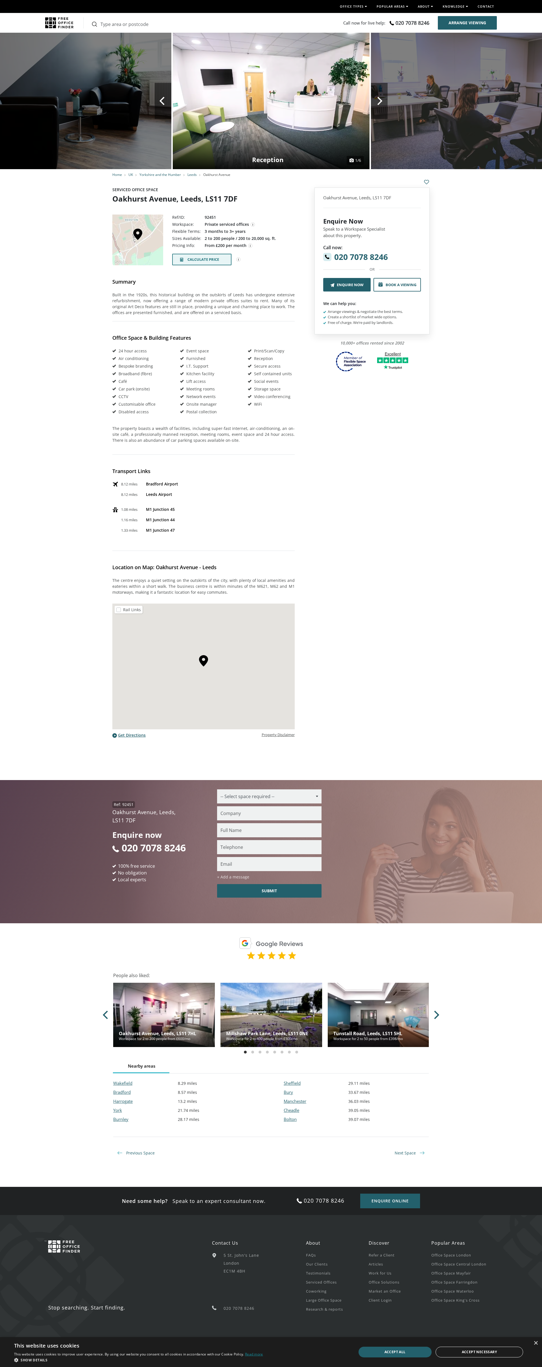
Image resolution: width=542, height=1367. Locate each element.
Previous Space (140, 1153)
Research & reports (324, 1309)
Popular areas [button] (391, 6)
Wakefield (122, 1083)
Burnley (120, 1119)
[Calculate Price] (238, 259)
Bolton (290, 1119)
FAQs (311, 1255)
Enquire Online (390, 1200)
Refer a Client (382, 1255)
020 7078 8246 (412, 22)
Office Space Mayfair (451, 1273)
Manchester (295, 1101)
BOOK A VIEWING (401, 284)
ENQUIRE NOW (350, 284)
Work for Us (380, 1273)
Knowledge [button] (454, 6)
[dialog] (271, 1352)
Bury (288, 1092)
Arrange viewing (467, 22)
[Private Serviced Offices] (253, 224)
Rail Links (132, 609)
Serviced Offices (321, 1282)
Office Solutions (384, 1282)
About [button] (424, 6)
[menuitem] (337, 1254)
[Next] (379, 101)
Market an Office (385, 1291)
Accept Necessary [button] (479, 1352)
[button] (138, 1360)
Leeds (192, 174)
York (117, 1110)
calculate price (203, 259)
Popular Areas (448, 1243)
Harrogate (123, 1101)
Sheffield (292, 1083)
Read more (254, 1354)
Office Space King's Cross (455, 1300)
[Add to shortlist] (426, 182)
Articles (376, 1264)
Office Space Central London (458, 1264)
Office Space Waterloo (452, 1291)
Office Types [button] (352, 6)
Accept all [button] (395, 1352)
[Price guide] (250, 246)
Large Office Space (324, 1300)
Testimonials (318, 1273)
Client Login (380, 1300)
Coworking (316, 1291)
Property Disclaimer (278, 734)
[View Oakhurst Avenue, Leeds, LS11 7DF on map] (137, 242)
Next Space (406, 1153)
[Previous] (163, 101)
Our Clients (317, 1264)
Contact (486, 6)
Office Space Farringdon (454, 1282)
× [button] (536, 1343)
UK (130, 174)
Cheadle (291, 1110)
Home (117, 174)
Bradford (122, 1092)
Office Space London (451, 1255)
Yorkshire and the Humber (160, 174)
